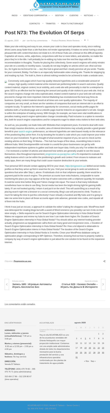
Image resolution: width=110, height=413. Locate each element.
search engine (25, 131)
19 (85, 348)
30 (103, 353)
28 (94, 353)
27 (90, 353)
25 (81, 353)
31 (77, 357)
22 (99, 348)
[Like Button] (85, 40)
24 (77, 353)
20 (90, 348)
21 (94, 348)
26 (85, 353)
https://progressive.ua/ (75, 166)
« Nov (86, 361)
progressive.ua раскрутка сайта (60, 154)
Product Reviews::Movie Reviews (66, 40)
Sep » (93, 361)
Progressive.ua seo (22, 261)
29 (99, 353)
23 (103, 348)
